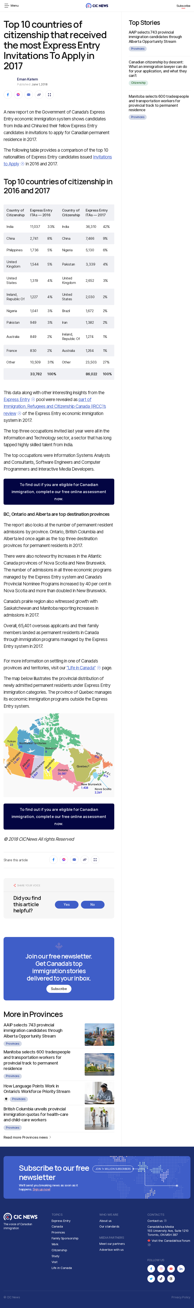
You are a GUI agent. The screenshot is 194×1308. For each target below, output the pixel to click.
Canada (57, 1226)
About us (105, 1221)
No (92, 904)
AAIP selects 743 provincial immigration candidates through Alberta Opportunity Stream (33, 1030)
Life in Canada (62, 1268)
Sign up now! (41, 1189)
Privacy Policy (181, 1297)
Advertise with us (111, 1249)
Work (55, 1244)
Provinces (12, 1043)
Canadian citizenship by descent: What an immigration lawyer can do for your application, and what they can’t (158, 69)
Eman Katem (27, 79)
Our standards (109, 1226)
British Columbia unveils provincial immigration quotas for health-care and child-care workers (36, 1114)
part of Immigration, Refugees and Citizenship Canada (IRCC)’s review (55, 406)
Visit (54, 1262)
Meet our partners (112, 1244)
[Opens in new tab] (151, 1269)
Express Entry (17, 399)
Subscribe (183, 6)
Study (55, 1256)
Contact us (155, 1221)
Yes (67, 904)
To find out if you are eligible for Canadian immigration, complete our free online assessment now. (59, 491)
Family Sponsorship (65, 1238)
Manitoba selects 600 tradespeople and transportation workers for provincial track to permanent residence (159, 103)
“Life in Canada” (81, 668)
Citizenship (138, 82)
